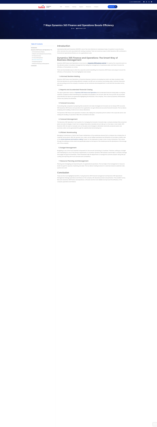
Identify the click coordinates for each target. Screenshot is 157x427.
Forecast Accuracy (37, 55)
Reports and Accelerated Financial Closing (42, 53)
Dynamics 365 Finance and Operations (86, 92)
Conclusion (34, 65)
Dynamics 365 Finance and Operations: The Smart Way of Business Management (42, 49)
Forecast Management (38, 57)
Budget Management (37, 61)
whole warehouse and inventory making (72, 139)
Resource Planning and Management (41, 63)
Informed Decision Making (38, 51)
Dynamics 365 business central (97, 63)
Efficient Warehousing (37, 59)
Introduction (34, 47)
